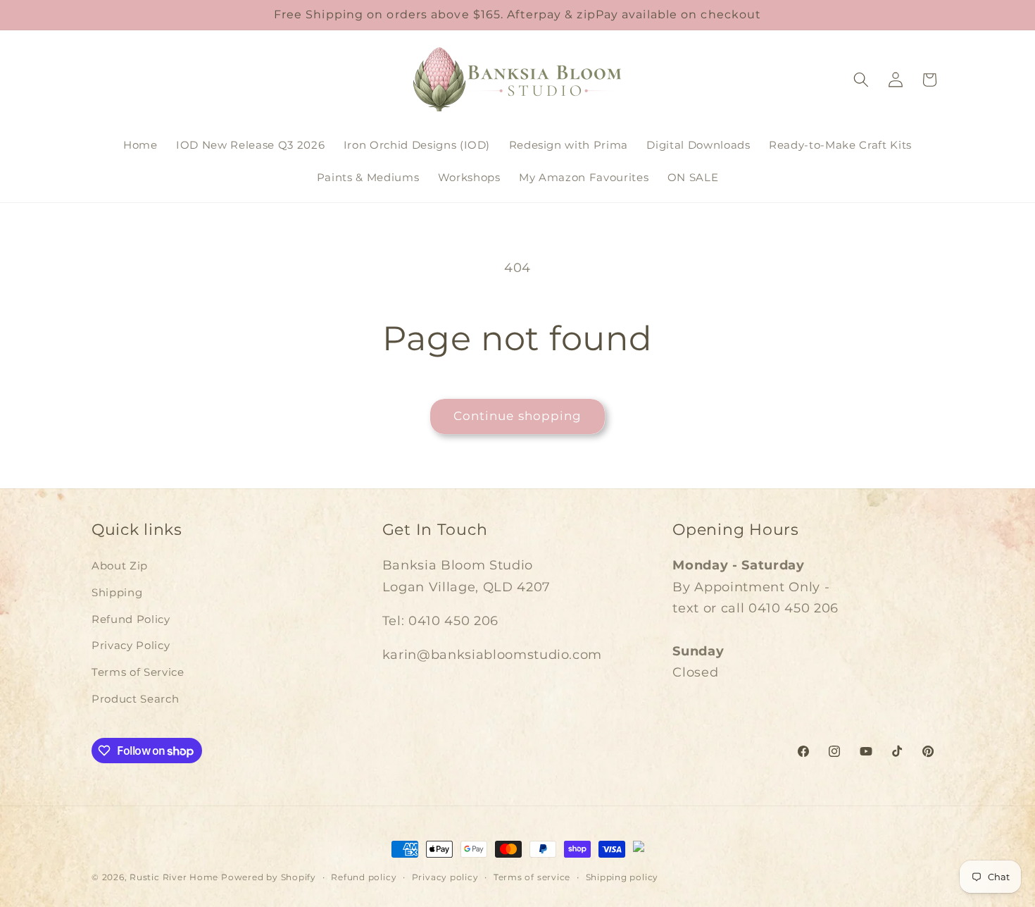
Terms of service (532, 877)
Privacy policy (445, 877)
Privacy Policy (131, 645)
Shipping (117, 592)
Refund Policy (131, 619)
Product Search (135, 698)
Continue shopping (517, 416)
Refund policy (363, 877)
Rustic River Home (174, 877)
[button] (861, 80)
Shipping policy (622, 877)
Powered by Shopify (268, 877)
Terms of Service (138, 672)
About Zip (120, 565)
